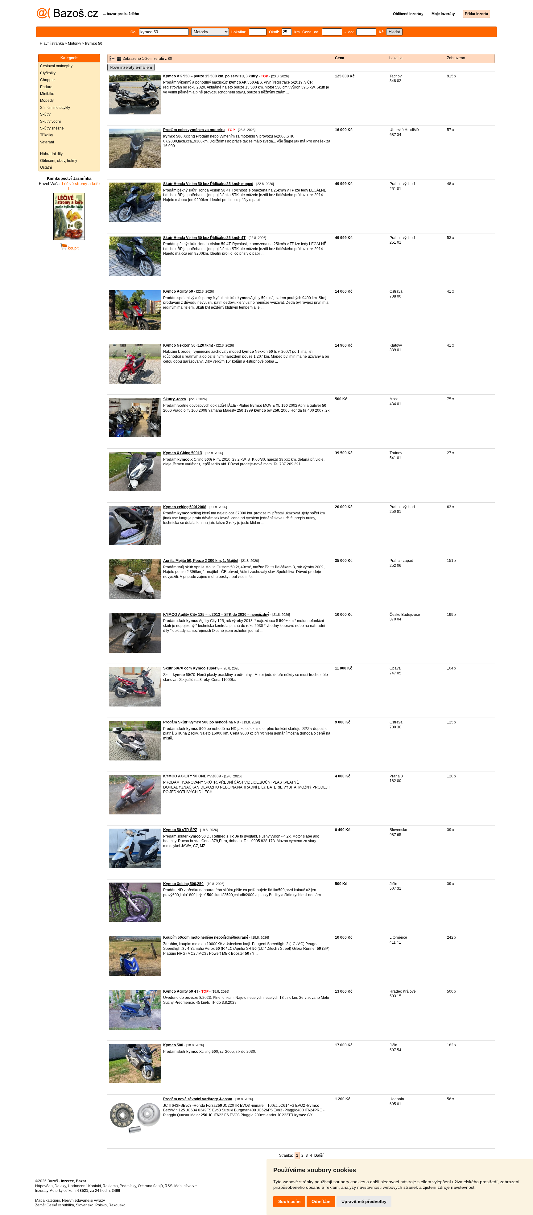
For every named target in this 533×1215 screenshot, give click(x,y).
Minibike (47, 94)
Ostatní (46, 167)
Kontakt (94, 1186)
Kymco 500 (173, 1045)
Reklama (110, 1186)
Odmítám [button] (321, 1201)
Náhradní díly (51, 154)
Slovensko (84, 1205)
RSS (168, 1186)
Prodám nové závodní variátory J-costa (197, 1099)
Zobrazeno (456, 58)
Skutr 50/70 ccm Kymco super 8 (191, 668)
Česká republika (60, 1205)
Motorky (74, 43)
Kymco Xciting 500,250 (183, 884)
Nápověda (44, 1186)
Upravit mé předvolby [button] (363, 1201)
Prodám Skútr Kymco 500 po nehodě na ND (201, 722)
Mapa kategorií (47, 1200)
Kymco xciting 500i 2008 (184, 507)
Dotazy (60, 1186)
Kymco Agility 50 (178, 291)
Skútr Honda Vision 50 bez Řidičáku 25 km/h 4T (204, 238)
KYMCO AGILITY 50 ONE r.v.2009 (192, 776)
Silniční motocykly (55, 107)
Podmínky (128, 1186)
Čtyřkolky (48, 73)
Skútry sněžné (52, 128)
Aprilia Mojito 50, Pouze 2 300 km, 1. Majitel (200, 560)
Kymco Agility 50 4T (180, 991)
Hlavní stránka (52, 43)
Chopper (47, 80)
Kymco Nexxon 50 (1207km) (188, 345)
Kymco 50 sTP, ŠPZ (180, 830)
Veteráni (47, 142)
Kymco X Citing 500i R (182, 453)
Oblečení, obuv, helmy (58, 161)
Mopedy (47, 100)
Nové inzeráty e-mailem (131, 67)
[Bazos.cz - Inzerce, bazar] (67, 17)
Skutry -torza (174, 399)
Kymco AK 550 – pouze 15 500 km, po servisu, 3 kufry (210, 76)
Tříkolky (46, 135)
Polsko (101, 1205)
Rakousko (117, 1205)
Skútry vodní (50, 121)
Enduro (46, 87)
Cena (339, 58)
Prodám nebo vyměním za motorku (194, 130)
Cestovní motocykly (56, 66)
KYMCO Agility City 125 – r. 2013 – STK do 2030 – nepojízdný (216, 614)
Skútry (45, 114)
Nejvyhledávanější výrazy (83, 1200)
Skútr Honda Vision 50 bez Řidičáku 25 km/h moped (208, 184)
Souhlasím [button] (289, 1201)
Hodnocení (77, 1186)
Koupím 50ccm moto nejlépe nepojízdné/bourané (205, 937)
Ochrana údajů (150, 1186)
